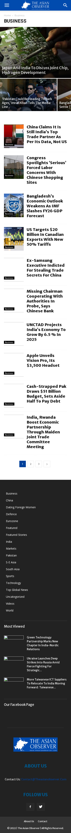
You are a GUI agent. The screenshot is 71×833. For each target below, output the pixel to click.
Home (7, 15)
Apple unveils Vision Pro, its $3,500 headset (43, 360)
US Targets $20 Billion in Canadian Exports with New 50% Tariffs (45, 237)
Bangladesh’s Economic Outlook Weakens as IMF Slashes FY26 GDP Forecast (45, 206)
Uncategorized (15, 597)
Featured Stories (16, 535)
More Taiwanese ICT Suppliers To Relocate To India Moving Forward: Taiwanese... (46, 683)
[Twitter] (41, 807)
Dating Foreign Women (21, 507)
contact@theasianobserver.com (43, 779)
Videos (10, 603)
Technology (13, 583)
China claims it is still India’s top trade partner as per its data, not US (47, 134)
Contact (42, 821)
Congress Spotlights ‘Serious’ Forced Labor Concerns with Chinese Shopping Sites (46, 170)
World (9, 610)
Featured (11, 528)
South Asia (13, 569)
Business (9, 144)
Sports (10, 576)
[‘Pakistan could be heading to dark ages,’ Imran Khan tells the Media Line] (28, 95)
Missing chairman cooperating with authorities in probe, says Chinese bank (45, 301)
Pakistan (11, 555)
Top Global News (17, 590)
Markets (11, 548)
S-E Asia (11, 562)
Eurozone (12, 521)
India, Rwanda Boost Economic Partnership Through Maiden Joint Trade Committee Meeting (43, 432)
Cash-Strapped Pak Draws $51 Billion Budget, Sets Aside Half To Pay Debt (46, 394)
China (9, 500)
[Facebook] (30, 807)
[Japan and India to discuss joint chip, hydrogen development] (35, 52)
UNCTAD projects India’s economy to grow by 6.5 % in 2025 (46, 332)
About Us (29, 821)
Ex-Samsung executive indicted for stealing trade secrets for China (46, 268)
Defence (11, 514)
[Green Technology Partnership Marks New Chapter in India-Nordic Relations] (14, 642)
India (9, 541)
